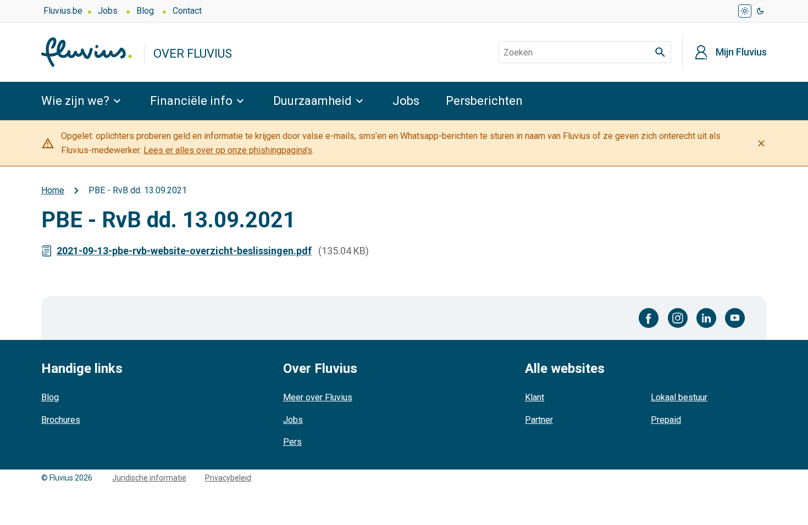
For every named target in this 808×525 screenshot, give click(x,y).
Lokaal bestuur (679, 397)
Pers (292, 442)
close (761, 143)
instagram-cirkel (678, 318)
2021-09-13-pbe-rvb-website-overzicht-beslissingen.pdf (184, 250)
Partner (539, 420)
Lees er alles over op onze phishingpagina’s (227, 150)
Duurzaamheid (312, 101)
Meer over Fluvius (317, 397)
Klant (534, 397)
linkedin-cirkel (706, 318)
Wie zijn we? (75, 101)
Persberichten (484, 101)
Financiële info (191, 101)
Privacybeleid (228, 477)
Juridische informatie (149, 477)
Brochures (60, 420)
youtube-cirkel (735, 318)
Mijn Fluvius (741, 52)
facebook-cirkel (649, 318)
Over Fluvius (192, 53)
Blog (145, 10)
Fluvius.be (62, 10)
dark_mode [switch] (760, 11)
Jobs (108, 10)
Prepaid (666, 420)
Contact (187, 10)
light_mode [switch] (744, 11)
